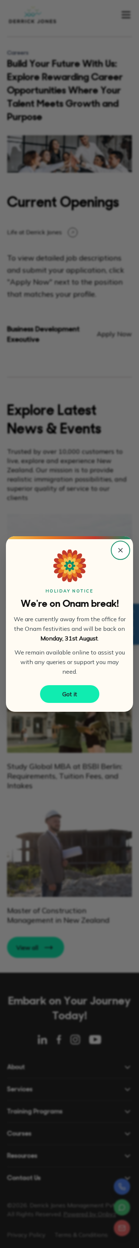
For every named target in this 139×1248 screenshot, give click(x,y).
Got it (69, 694)
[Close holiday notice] (120, 550)
